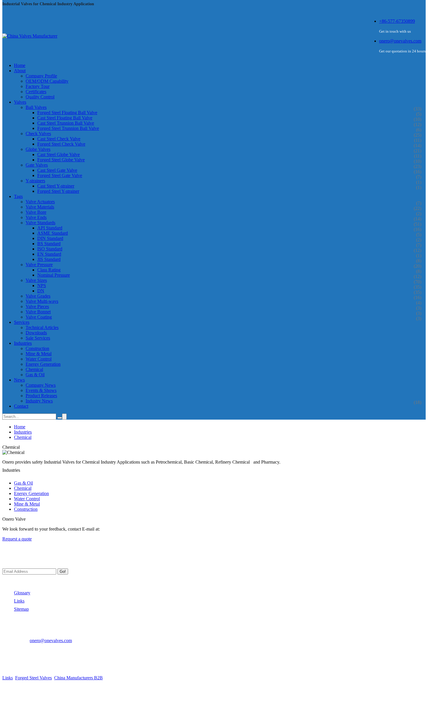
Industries (23, 432)
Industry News (39, 400)
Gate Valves (37, 164)
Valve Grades (38, 296)
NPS (41, 285)
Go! (63, 571)
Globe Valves (38, 149)
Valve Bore (36, 212)
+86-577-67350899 (397, 21)
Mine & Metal (39, 353)
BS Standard (49, 243)
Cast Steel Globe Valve (58, 154)
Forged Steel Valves (33, 677)
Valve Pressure (39, 264)
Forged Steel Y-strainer (58, 191)
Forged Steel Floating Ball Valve (67, 112)
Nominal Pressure (53, 275)
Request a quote (17, 538)
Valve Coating (39, 316)
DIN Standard (50, 238)
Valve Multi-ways (42, 301)
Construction (37, 348)
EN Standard (49, 254)
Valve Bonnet (38, 311)
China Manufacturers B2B (78, 677)
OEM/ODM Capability (47, 81)
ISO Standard (49, 248)
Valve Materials (40, 206)
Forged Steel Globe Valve (61, 159)
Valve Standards (40, 222)
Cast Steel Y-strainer (55, 185)
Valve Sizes (36, 280)
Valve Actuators (40, 201)
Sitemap (21, 609)
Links (19, 600)
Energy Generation (43, 364)
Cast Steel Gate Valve (57, 170)
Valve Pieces (37, 306)
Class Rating (49, 269)
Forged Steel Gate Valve (59, 175)
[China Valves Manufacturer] (29, 35)
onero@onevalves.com (400, 40)
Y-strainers (35, 180)
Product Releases (41, 395)
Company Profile (41, 75)
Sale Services (38, 337)
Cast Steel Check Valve (58, 138)
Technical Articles (42, 327)
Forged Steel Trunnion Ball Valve (68, 128)
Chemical (34, 369)
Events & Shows (41, 390)
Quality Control (40, 96)
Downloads (36, 332)
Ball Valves (36, 107)
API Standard (49, 227)
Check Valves (38, 133)
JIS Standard (49, 259)
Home (19, 426)
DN (40, 290)
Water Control (39, 358)
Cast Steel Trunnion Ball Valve (65, 123)
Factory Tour (37, 86)
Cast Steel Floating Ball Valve (64, 117)
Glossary (22, 592)
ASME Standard (52, 233)
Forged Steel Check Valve (61, 144)
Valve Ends (36, 217)
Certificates (36, 91)
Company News (41, 385)
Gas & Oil (35, 374)
